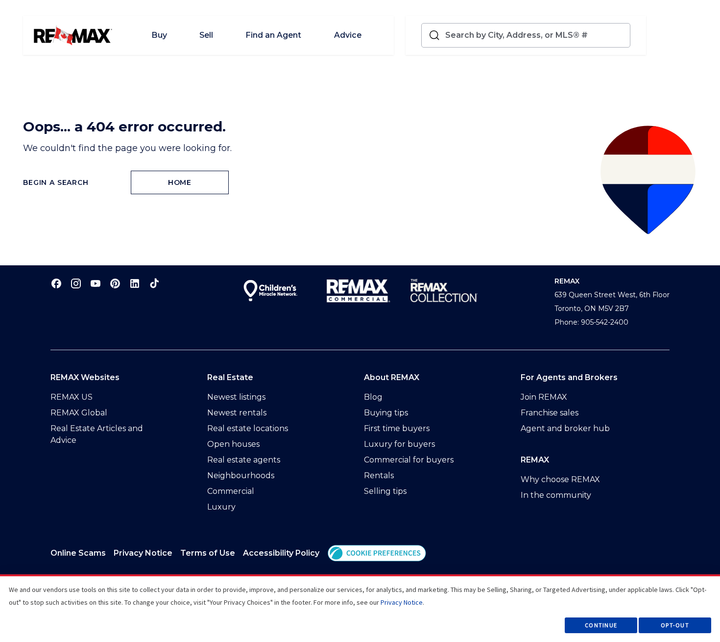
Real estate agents (243, 459)
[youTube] (95, 283)
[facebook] (56, 283)
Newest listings (236, 397)
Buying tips (386, 412)
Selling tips (385, 491)
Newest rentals (236, 412)
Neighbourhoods (240, 475)
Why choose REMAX (560, 479)
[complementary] (377, 553)
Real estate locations (247, 428)
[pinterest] (115, 283)
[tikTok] (154, 283)
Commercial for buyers (409, 459)
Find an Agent (273, 35)
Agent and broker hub (565, 428)
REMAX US (71, 397)
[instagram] (76, 283)
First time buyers (397, 428)
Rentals (379, 475)
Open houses (233, 444)
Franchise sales (549, 412)
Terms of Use (207, 553)
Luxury (221, 507)
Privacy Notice (143, 553)
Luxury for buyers (399, 444)
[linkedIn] (135, 283)
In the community (556, 495)
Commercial (230, 491)
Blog (373, 397)
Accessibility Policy (281, 553)
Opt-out (675, 625)
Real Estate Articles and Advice (96, 434)
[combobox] (535, 35)
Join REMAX (544, 397)
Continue (601, 625)
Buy (159, 35)
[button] (377, 553)
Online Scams (78, 553)
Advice (347, 35)
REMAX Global (78, 412)
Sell (206, 35)
